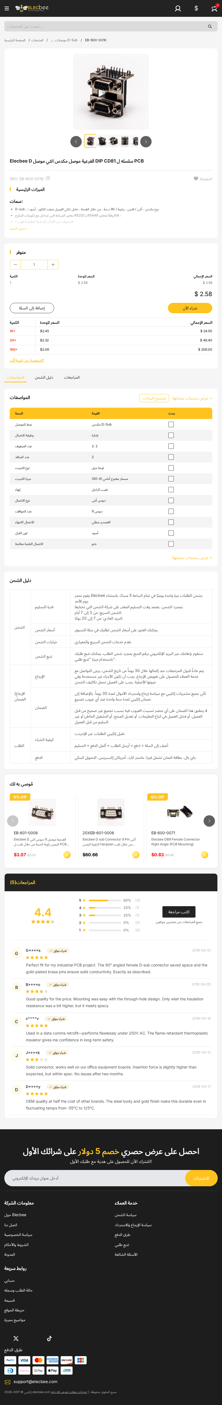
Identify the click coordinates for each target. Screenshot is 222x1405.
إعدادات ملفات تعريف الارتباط (69, 1392)
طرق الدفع (122, 1234)
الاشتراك (201, 1178)
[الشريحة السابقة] (76, 141)
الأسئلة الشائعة (126, 1254)
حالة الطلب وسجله (18, 1290)
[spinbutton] (34, 264)
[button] (178, 8)
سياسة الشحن (125, 1214)
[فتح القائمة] (6, 8)
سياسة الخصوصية (18, 1234)
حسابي (9, 1280)
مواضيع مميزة (14, 1319)
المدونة (9, 1254)
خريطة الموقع (14, 1310)
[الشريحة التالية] (146, 141)
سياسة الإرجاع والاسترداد (133, 1224)
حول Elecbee (15, 1214)
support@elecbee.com (35, 1381)
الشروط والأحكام (16, 1244)
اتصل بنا (10, 1224)
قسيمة (9, 1300)
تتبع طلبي (122, 1244)
